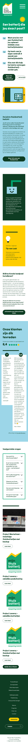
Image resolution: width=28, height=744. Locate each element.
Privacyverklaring (14, 739)
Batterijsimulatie (22, 77)
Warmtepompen (14, 687)
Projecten (14, 708)
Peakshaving (14, 698)
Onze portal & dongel (14, 700)
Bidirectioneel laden (14, 690)
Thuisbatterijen (14, 682)
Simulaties (14, 719)
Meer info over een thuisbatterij (9, 77)
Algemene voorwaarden (14, 741)
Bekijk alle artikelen (11, 667)
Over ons (14, 711)
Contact (14, 714)
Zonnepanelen (14, 684)
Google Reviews (20, 433)
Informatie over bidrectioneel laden (14, 312)
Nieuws (14, 705)
